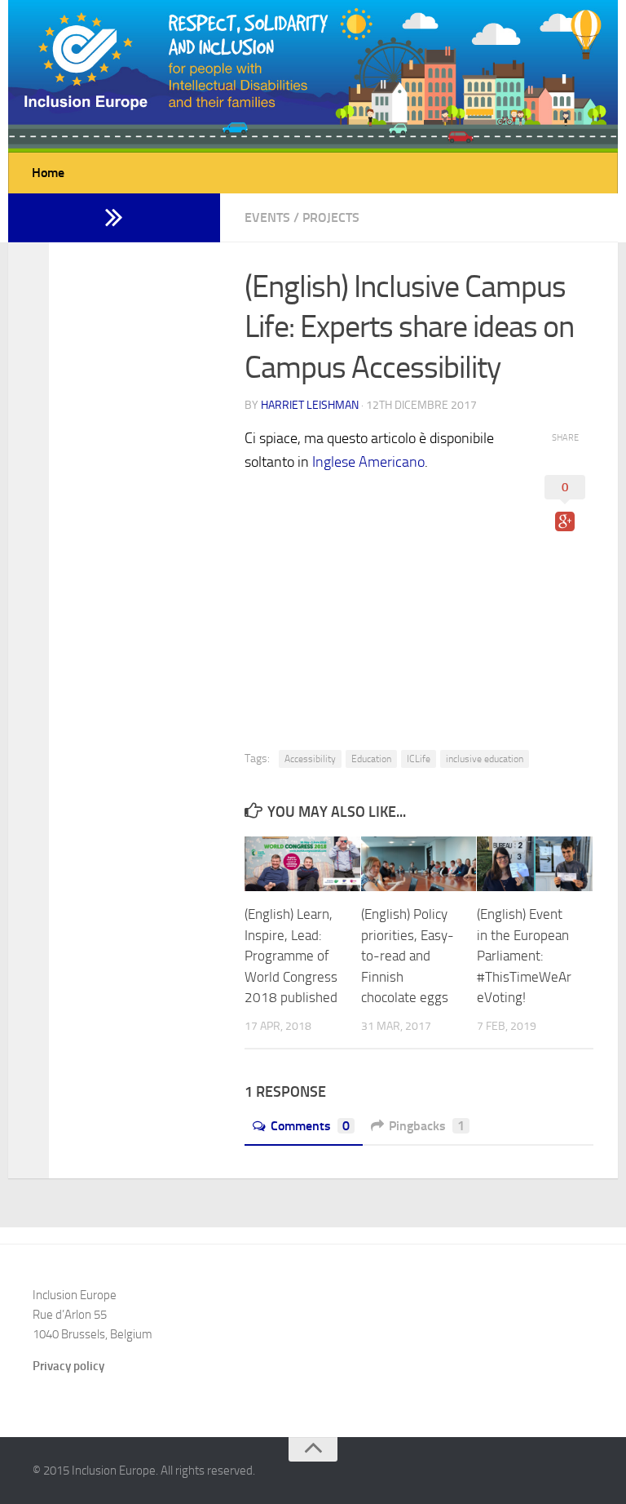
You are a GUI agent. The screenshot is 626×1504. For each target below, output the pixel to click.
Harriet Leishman (310, 405)
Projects (330, 217)
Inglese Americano (368, 462)
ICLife (418, 759)
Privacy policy (68, 1366)
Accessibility (310, 759)
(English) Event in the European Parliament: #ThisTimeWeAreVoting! (524, 955)
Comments (310, 1126)
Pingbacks (427, 1126)
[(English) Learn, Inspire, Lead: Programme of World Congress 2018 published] (302, 863)
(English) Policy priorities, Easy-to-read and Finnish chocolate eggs (407, 955)
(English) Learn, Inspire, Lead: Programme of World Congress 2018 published (291, 955)
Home (48, 172)
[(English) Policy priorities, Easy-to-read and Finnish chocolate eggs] (419, 863)
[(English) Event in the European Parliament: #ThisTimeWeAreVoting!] (535, 863)
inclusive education (484, 759)
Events (267, 217)
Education (371, 759)
